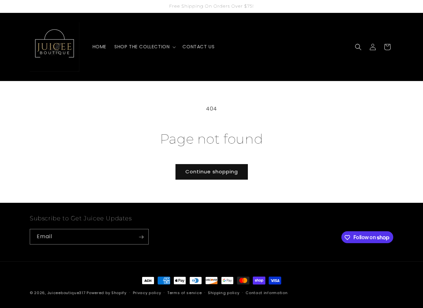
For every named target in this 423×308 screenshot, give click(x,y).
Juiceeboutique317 (66, 292)
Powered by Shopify (107, 292)
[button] (144, 47)
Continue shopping (211, 171)
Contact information (267, 292)
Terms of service (184, 292)
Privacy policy (147, 292)
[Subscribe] (141, 237)
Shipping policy (224, 292)
